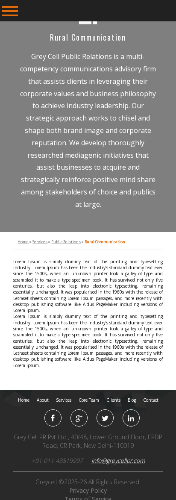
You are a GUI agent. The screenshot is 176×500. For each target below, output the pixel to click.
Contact (150, 400)
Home (23, 241)
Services (39, 241)
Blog (132, 400)
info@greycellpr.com (118, 460)
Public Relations (66, 241)
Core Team (89, 400)
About (43, 400)
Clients (113, 400)
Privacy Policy (88, 490)
